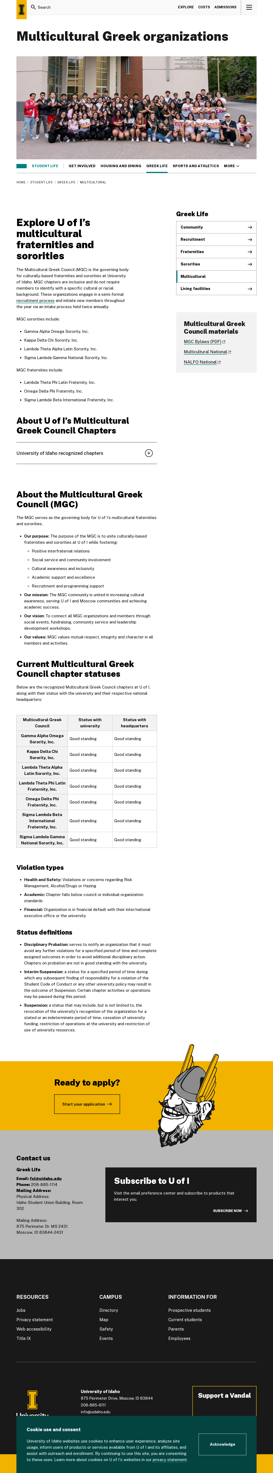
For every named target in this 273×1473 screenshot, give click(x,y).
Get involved (82, 166)
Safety (106, 1329)
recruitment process (35, 300)
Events (106, 1338)
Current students (185, 1319)
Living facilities (195, 288)
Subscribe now (227, 1211)
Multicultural (193, 276)
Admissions (225, 7)
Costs (204, 7)
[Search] (33, 7)
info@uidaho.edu (95, 1412)
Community (192, 227)
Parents (176, 1329)
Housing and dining (121, 166)
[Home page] (21, 9)
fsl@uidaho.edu (46, 1178)
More (231, 166)
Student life (45, 166)
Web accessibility (34, 1329)
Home (21, 182)
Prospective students (189, 1310)
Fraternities (192, 251)
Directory (108, 1310)
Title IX (23, 1338)
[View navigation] (249, 7)
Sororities (190, 264)
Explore (186, 7)
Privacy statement (34, 1319)
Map (103, 1319)
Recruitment (193, 239)
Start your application (83, 1104)
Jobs (20, 1310)
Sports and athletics (196, 166)
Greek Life (157, 166)
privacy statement (170, 1459)
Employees (179, 1338)
